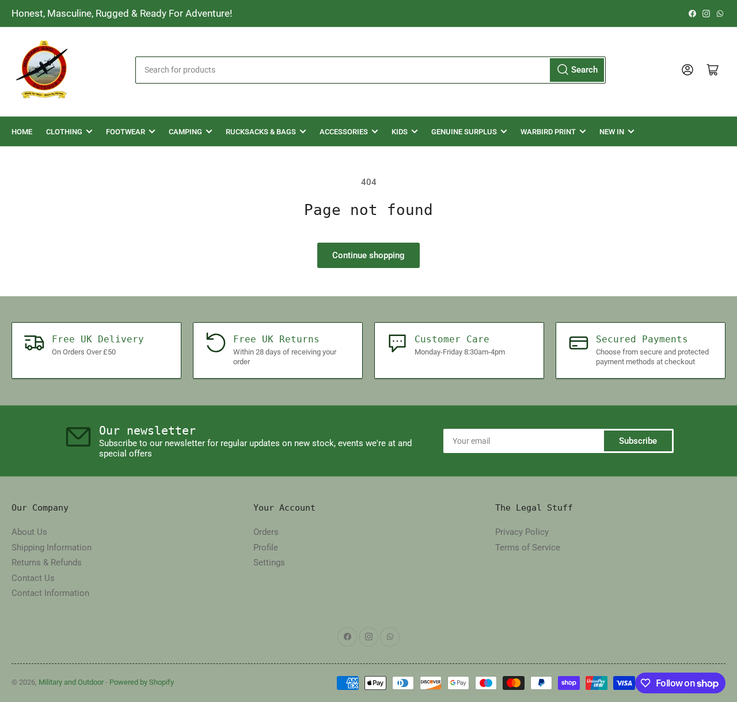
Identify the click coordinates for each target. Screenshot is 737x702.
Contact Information (50, 593)
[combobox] (370, 70)
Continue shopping (368, 255)
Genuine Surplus (464, 131)
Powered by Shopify (141, 682)
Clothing (64, 131)
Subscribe (638, 441)
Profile (265, 547)
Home (22, 131)
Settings (269, 562)
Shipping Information (52, 547)
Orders (266, 532)
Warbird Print (548, 131)
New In (611, 131)
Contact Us (33, 578)
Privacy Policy (522, 532)
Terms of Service (527, 547)
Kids (400, 131)
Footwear (125, 131)
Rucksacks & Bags (261, 131)
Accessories (344, 131)
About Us (29, 532)
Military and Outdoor (71, 682)
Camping (185, 131)
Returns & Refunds (47, 562)
